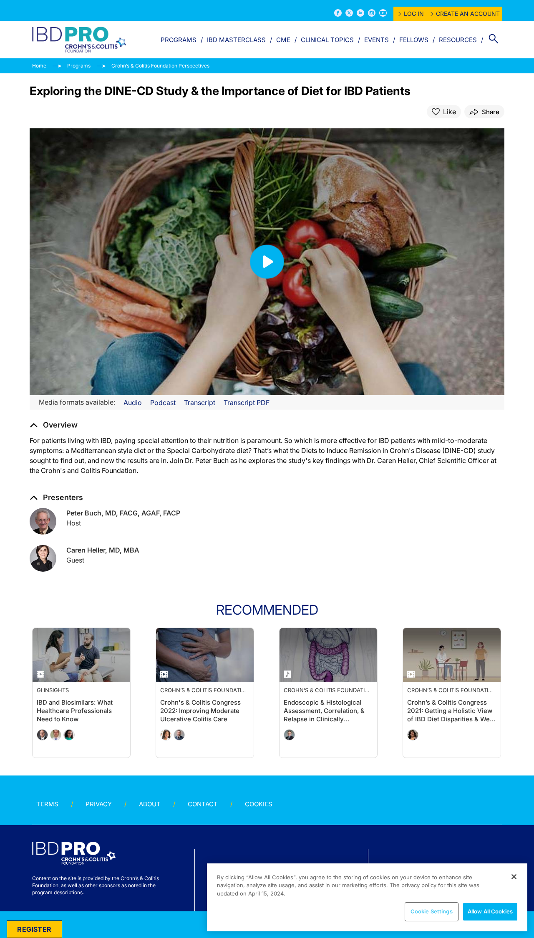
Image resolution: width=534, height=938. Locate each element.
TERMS (47, 804)
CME (283, 40)
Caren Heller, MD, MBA (102, 550)
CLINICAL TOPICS (327, 40)
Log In (414, 13)
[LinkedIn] (360, 13)
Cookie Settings (432, 911)
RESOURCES (458, 40)
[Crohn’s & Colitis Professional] (79, 40)
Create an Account (468, 13)
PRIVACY (99, 804)
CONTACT (203, 804)
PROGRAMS (178, 40)
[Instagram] (371, 13)
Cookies (258, 804)
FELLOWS (413, 40)
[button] (54, 425)
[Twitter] (349, 13)
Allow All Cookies (490, 911)
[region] (367, 897)
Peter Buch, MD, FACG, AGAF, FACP (123, 513)
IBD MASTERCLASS (236, 40)
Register (34, 929)
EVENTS (376, 40)
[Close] (514, 877)
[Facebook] (338, 13)
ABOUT (150, 804)
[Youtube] (383, 13)
